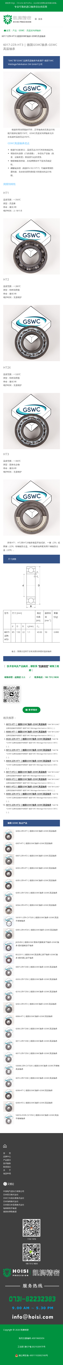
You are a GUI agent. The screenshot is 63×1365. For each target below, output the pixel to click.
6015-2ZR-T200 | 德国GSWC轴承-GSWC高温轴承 (36, 1078)
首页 (8, 30)
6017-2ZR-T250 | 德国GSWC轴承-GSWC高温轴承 (36, 1053)
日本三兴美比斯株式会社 (13, 1198)
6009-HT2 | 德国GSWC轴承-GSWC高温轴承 (26, 779)
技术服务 (7, 1163)
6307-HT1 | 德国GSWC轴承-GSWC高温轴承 (34, 843)
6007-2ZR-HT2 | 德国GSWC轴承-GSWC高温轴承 (36, 855)
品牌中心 (7, 1156)
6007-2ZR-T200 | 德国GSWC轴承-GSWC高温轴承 (36, 967)
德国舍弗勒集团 (10, 1211)
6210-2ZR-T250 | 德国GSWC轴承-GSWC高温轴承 (36, 991)
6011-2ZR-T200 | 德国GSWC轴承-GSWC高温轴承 (36, 1041)
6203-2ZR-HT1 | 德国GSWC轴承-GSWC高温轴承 (36, 868)
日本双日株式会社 (10, 1194)
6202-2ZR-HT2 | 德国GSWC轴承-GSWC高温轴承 (36, 1004)
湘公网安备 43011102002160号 (33, 1355)
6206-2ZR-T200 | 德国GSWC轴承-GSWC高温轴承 (36, 1028)
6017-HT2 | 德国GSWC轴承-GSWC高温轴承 (26, 771)
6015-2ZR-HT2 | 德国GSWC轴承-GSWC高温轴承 (28, 804)
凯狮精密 (43, 666)
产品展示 (7, 1160)
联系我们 (7, 1166)
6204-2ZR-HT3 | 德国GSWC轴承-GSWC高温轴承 (36, 905)
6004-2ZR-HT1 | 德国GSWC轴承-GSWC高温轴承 (28, 760)
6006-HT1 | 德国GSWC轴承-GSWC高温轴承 (26, 731)
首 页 (7, 1153)
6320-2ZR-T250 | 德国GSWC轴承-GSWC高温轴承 (36, 979)
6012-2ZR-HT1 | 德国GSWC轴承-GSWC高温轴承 (28, 750)
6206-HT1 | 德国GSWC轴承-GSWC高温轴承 (34, 1090)
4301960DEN (38, 1338)
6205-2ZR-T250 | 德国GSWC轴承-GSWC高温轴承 (36, 892)
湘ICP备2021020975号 (34, 1346)
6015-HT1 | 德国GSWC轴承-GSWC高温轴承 (26, 724)
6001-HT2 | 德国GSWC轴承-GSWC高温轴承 (26, 786)
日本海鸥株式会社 (10, 1201)
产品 (15, 30)
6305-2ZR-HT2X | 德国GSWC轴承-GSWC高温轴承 (37, 929)
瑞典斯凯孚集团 (10, 1208)
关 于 (7, 1170)
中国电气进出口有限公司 (13, 1191)
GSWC (21, 30)
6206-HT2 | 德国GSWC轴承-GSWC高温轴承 (34, 1102)
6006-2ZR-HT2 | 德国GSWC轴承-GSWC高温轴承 (28, 793)
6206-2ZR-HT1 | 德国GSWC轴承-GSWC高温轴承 (36, 831)
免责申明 (7, 1173)
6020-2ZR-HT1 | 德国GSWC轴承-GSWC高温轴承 (28, 739)
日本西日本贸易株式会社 (13, 1204)
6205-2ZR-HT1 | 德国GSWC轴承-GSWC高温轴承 (36, 880)
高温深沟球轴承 (34, 30)
